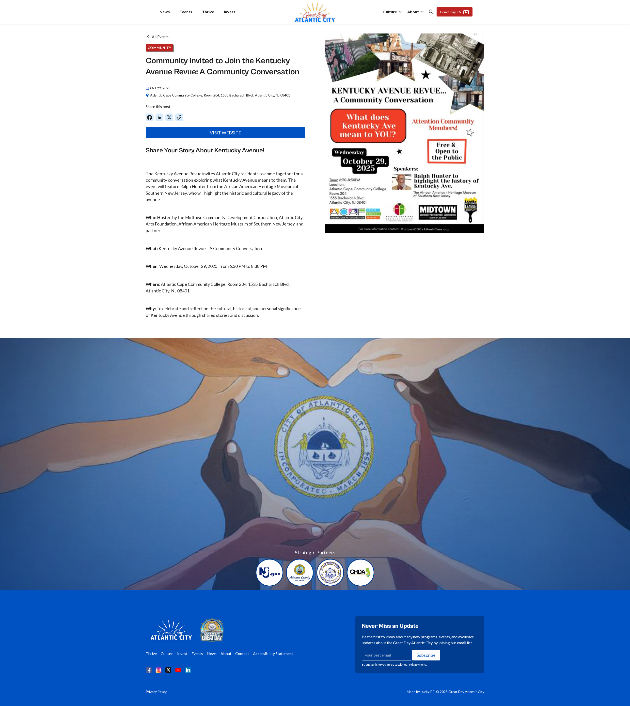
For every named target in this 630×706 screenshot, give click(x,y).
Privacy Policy (156, 692)
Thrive (208, 11)
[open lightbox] (404, 133)
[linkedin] (188, 670)
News (164, 11)
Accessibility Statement (273, 653)
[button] (392, 12)
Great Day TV (450, 12)
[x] (168, 670)
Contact (242, 653)
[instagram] (158, 670)
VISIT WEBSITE (225, 132)
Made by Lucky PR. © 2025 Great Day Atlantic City (445, 692)
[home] (315, 12)
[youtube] (178, 670)
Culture (390, 11)
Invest (229, 11)
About (413, 11)
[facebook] (149, 670)
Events (186, 11)
